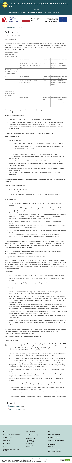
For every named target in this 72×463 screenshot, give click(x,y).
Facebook (7, 443)
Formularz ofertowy (14, 406)
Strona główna (6, 27)
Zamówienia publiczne (54, 451)
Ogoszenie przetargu (15, 409)
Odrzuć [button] (62, 460)
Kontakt (50, 446)
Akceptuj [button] (67, 460)
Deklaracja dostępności (54, 434)
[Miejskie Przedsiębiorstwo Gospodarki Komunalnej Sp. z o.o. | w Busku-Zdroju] (4, 4)
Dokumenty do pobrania (55, 449)
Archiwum (13, 27)
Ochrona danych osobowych (56, 440)
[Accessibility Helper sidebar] (1, 1)
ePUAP (5, 446)
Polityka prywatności (54, 437)
